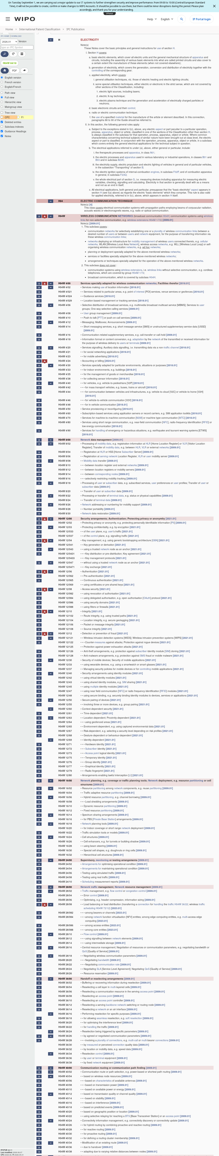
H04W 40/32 (65, 1138)
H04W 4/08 (64, 313)
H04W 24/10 (65, 881)
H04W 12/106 (65, 624)
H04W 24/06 (65, 873)
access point (147, 991)
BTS (127, 1116)
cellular (204, 241)
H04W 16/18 (65, 823)
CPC (7, 117)
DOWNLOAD (16, 36)
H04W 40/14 (65, 1098)
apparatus (197, 57)
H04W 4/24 (64, 360)
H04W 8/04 (64, 451)
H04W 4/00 (64, 283)
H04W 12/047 (65, 562)
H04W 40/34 (65, 1142)
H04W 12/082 (65, 593)
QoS (84, 951)
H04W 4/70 (64, 417)
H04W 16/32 (65, 854)
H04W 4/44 (64, 391)
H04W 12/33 (65, 664)
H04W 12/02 (65, 522)
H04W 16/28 (65, 845)
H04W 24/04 (65, 868)
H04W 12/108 (65, 629)
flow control (116, 890)
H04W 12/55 (65, 704)
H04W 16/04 (65, 792)
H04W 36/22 (181, 904)
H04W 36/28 (65, 1040)
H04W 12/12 (65, 633)
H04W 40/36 (65, 1147)
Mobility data (90, 460)
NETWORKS (125, 216)
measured (92, 1044)
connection (144, 904)
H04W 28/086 (65, 925)
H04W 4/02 (64, 287)
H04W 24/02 (65, 864)
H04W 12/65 (65, 726)
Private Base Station (104, 819)
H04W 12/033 (65, 531)
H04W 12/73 (65, 753)
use (159, 48)
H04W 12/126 (65, 651)
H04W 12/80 (65, 775)
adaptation (138, 339)
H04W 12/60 (65, 708)
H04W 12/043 (65, 549)
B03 (97, 160)
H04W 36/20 (65, 1022)
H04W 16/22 (65, 832)
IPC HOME (5, 36)
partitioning (196, 780)
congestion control (136, 890)
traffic (94, 887)
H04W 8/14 (64, 474)
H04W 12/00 (65, 518)
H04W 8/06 (64, 456)
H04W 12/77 (65, 766)
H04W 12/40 (65, 673)
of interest (139, 291)
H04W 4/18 (64, 339)
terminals (134, 343)
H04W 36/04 (65, 987)
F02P (176, 172)
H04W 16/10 (65, 806)
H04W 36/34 (65, 1053)
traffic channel (171, 347)
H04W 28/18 (65, 955)
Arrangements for (91, 864)
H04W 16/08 (65, 801)
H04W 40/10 (65, 1089)
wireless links (154, 270)
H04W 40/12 (65, 1093)
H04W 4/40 (64, 383)
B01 (204, 157)
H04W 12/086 (65, 602)
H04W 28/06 (65, 899)
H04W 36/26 (65, 1035)
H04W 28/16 (65, 947)
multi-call (133, 1040)
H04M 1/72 (155, 220)
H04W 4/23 (64, 356)
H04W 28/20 (65, 960)
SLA (99, 969)
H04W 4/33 (64, 369)
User (86, 313)
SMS (142, 655)
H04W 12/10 (65, 611)
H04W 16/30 (65, 850)
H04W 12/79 (65, 770)
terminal (99, 1058)
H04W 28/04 (65, 895)
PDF (14, 70)
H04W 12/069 (65, 584)
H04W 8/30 (64, 513)
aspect (159, 129)
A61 (152, 152)
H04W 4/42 (64, 387)
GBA (154, 540)
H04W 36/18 (65, 1018)
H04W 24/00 (65, 860)
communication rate (109, 964)
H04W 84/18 (9, 63)
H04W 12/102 (65, 615)
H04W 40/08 (65, 1085)
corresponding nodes (106, 474)
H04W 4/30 (64, 365)
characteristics (104, 1080)
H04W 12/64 (65, 722)
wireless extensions (137, 220)
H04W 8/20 (64, 491)
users (111, 234)
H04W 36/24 (65, 1031)
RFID (205, 422)
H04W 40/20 (65, 1111)
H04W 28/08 (65, 904)
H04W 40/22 (65, 1116)
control (131, 108)
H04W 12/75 (65, 757)
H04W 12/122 (65, 642)
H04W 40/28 (65, 1129)
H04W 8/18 (64, 483)
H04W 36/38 (65, 1062)
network (143, 234)
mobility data (104, 443)
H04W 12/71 (65, 744)
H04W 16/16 (65, 819)
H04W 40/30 (65, 1133)
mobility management (143, 241)
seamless (102, 1018)
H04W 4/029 (65, 300)
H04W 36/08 (65, 996)
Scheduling (88, 881)
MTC (181, 417)
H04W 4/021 (65, 291)
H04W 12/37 (65, 669)
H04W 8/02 (64, 443)
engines (155, 172)
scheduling (89, 908)
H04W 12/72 (65, 748)
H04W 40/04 (65, 1076)
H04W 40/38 (65, 1151)
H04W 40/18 (65, 1107)
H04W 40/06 (65, 1080)
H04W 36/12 (65, 1004)
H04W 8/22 (64, 495)
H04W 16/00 (65, 780)
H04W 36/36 (65, 1058)
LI (130, 775)
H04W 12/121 (65, 637)
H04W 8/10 (64, 465)
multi (184, 917)
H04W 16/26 (65, 841)
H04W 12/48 (65, 695)
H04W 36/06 (65, 991)
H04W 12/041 (65, 544)
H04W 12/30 (65, 660)
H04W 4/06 (64, 305)
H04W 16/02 (65, 788)
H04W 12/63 (65, 717)
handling (100, 430)
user (201, 305)
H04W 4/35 (64, 374)
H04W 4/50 (64, 408)
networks (110, 231)
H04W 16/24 (65, 837)
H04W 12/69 (65, 739)
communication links (186, 231)
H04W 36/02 (65, 982)
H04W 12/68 (65, 735)
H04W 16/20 (65, 828)
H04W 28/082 (65, 912)
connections (115, 1040)
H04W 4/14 (64, 326)
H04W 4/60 (64, 413)
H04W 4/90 (64, 430)
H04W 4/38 (64, 378)
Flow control (90, 934)
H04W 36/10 (65, 1000)
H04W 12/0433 (66, 558)
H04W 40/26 (65, 1125)
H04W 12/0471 (66, 567)
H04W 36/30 (65, 1044)
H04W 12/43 (65, 682)
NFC (165, 422)
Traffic (85, 890)
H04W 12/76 (65, 762)
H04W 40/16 (65, 1102)
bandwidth (103, 960)
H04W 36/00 (65, 978)
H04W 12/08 (65, 589)
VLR (184, 443)
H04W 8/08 (64, 460)
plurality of (159, 231)
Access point (92, 753)
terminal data (117, 495)
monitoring (102, 860)
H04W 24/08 (65, 877)
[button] (50, 40)
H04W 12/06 (65, 571)
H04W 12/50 (65, 700)
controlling (97, 70)
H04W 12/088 (65, 606)
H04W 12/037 (65, 535)
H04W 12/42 (65, 677)
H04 (60, 201)
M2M (139, 417)
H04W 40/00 (65, 1067)
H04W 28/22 (65, 964)
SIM (167, 651)
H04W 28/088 (65, 929)
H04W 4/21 (64, 352)
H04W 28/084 (65, 917)
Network (134, 244)
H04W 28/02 (65, 890)
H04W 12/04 (65, 540)
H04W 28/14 (65, 943)
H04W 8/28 (64, 509)
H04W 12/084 (65, 598)
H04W (61, 216)
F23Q (123, 174)
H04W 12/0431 (66, 553)
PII (172, 522)
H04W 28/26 (65, 973)
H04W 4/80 (64, 422)
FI (22, 117)
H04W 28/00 (65, 887)
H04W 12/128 (65, 655)
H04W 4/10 (64, 317)
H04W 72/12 (103, 908)
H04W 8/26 (64, 504)
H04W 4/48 (64, 404)
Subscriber (127, 451)
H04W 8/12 (64, 469)
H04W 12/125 (65, 646)
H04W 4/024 (65, 296)
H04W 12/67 (65, 731)
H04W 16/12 (65, 810)
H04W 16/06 (65, 797)
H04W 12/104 (65, 620)
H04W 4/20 (64, 347)
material (119, 117)
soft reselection (134, 1018)
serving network (108, 456)
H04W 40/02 (65, 1071)
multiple (94, 686)
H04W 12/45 (65, 686)
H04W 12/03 (65, 527)
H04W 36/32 (65, 1049)
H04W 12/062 (65, 575)
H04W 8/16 (64, 478)
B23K (121, 160)
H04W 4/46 (64, 400)
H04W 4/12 (64, 322)
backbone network (116, 1004)
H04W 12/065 (65, 580)
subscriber (111, 483)
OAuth (146, 598)
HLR (148, 443)
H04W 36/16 (65, 1013)
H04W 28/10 (65, 934)
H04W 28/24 (65, 969)
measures (100, 642)
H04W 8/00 (64, 439)
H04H (166, 216)
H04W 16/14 (65, 814)
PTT (100, 317)
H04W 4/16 (64, 334)
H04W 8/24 (64, 500)
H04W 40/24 (65, 1120)
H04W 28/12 (65, 938)
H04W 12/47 (65, 691)
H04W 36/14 (65, 1009)
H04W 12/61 (65, 713)
